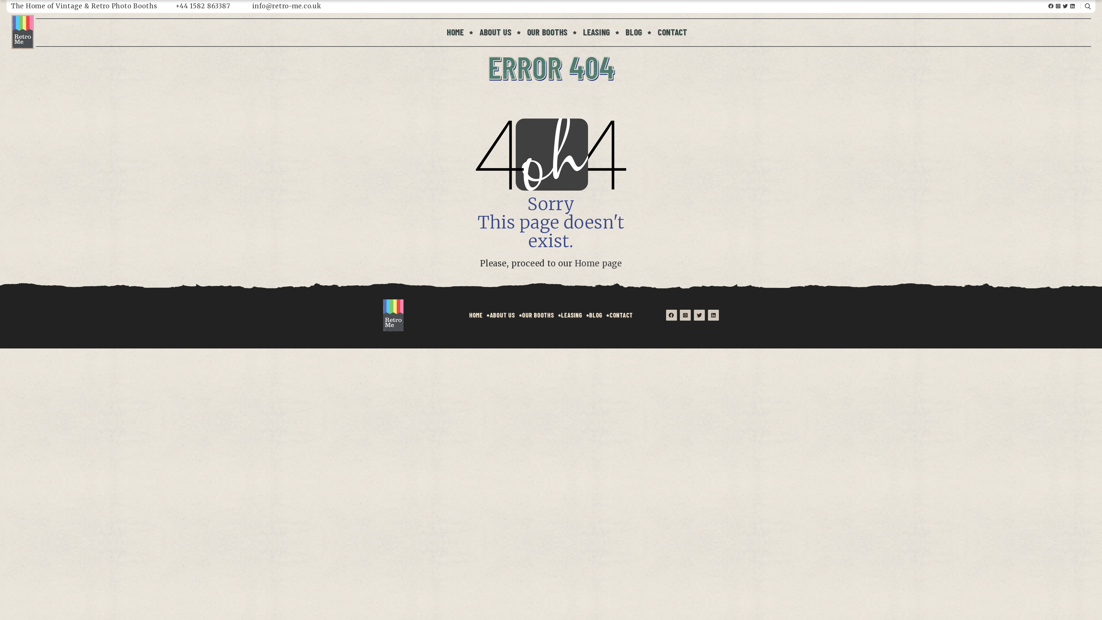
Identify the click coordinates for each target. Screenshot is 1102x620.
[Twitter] (1065, 6)
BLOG (634, 32)
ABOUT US (496, 32)
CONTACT (672, 32)
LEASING (596, 32)
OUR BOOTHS (547, 32)
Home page (598, 263)
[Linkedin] (1072, 6)
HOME (455, 32)
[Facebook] (1051, 6)
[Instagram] (1058, 6)
